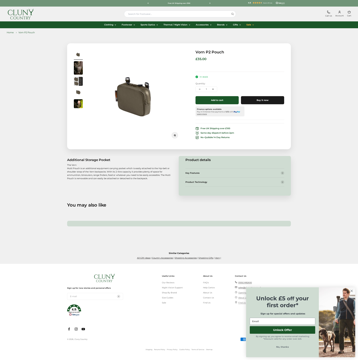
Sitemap (209, 349)
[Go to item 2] (78, 68)
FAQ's (206, 282)
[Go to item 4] (78, 93)
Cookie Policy (184, 349)
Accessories (202, 24)
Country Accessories (162, 258)
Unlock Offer (282, 330)
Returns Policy (159, 349)
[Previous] (148, 3)
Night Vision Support (172, 287)
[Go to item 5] (78, 104)
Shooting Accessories (186, 258)
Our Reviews (168, 282)
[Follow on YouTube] (83, 329)
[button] (266, 3)
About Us (207, 292)
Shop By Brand (169, 292)
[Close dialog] (351, 290)
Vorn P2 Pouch (26, 32)
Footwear (127, 24)
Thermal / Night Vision (175, 24)
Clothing (108, 24)
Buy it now (262, 100)
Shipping (149, 349)
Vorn (217, 258)
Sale (248, 24)
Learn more (202, 114)
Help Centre (209, 287)
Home (10, 32)
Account (339, 14)
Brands (220, 24)
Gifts (235, 24)
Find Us (207, 302)
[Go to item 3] (78, 82)
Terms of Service (197, 349)
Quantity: (200, 83)
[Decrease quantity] (200, 89)
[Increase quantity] (213, 89)
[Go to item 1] (78, 55)
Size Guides (167, 297)
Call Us (328, 14)
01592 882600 (245, 282)
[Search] (232, 14)
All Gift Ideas (143, 258)
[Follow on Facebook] (69, 329)
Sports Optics (148, 24)
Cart (349, 13)
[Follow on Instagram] (76, 329)
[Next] (209, 3)
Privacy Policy (172, 349)
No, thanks (282, 347)
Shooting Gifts (205, 258)
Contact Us (208, 297)
